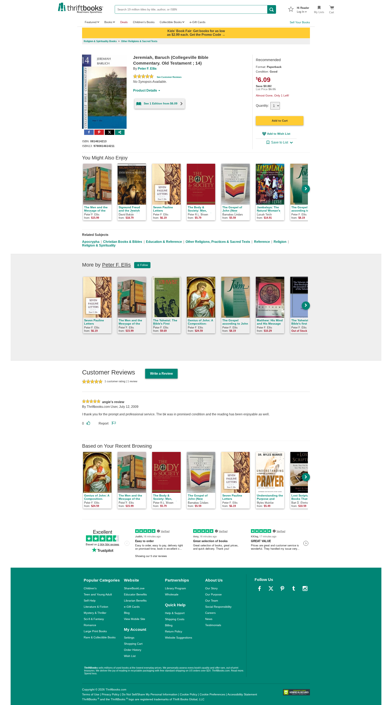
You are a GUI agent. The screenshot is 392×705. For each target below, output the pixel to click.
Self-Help (90, 600)
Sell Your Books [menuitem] (300, 22)
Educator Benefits (135, 594)
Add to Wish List (278, 133)
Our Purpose (213, 594)
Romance (90, 625)
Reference (262, 241)
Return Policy (173, 631)
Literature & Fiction (96, 606)
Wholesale (171, 594)
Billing (169, 625)
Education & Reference (164, 241)
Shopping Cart (133, 643)
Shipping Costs (174, 619)
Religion (280, 241)
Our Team (211, 600)
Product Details (145, 90)
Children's (90, 588)
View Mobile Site (134, 619)
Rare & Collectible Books (100, 637)
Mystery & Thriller (95, 612)
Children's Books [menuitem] (144, 22)
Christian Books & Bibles (122, 241)
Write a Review (161, 373)
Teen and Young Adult (98, 594)
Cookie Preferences (212, 694)
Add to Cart (280, 120)
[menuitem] (303, 8)
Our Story (211, 588)
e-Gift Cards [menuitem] (197, 22)
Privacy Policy (110, 694)
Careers (210, 612)
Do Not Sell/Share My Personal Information (149, 694)
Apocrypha (90, 241)
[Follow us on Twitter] (271, 588)
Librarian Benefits (135, 600)
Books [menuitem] (108, 22)
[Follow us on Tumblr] (293, 588)
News (208, 619)
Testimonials (213, 625)
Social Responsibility (218, 606)
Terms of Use (90, 694)
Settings (129, 637)
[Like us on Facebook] (259, 588)
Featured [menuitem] (91, 22)
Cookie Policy (188, 694)
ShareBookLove (134, 588)
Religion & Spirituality (99, 245)
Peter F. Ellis (147, 68)
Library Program (175, 588)
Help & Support (175, 613)
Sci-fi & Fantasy (94, 619)
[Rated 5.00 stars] (143, 77)
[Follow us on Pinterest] (282, 588)
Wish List (130, 656)
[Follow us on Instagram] (305, 588)
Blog (127, 612)
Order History (132, 649)
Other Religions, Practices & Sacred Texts (218, 241)
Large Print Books (95, 631)
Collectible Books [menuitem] (171, 22)
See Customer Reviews (169, 77)
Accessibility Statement (242, 694)
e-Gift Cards (132, 606)
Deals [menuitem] (124, 22)
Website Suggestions (178, 637)
